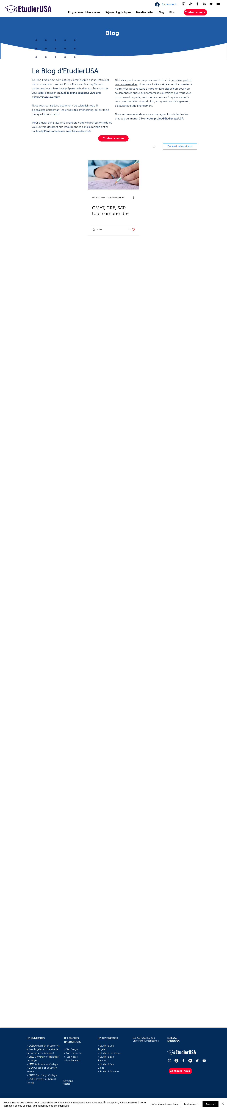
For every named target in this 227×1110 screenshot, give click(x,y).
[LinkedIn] (204, 4)
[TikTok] (190, 4)
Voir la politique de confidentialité (51, 1105)
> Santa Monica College (42, 1064)
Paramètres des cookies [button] (164, 1104)
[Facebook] (197, 4)
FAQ (125, 88)
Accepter (210, 1104)
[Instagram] (184, 4)
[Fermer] (223, 1104)
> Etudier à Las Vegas (109, 1053)
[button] (84, 12)
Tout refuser (190, 1104)
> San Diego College (42, 1075)
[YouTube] (218, 4)
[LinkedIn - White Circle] (190, 1061)
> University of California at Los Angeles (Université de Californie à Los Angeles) (43, 1050)
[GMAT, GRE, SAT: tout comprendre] (113, 175)
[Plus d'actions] (134, 197)
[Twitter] (211, 4)
